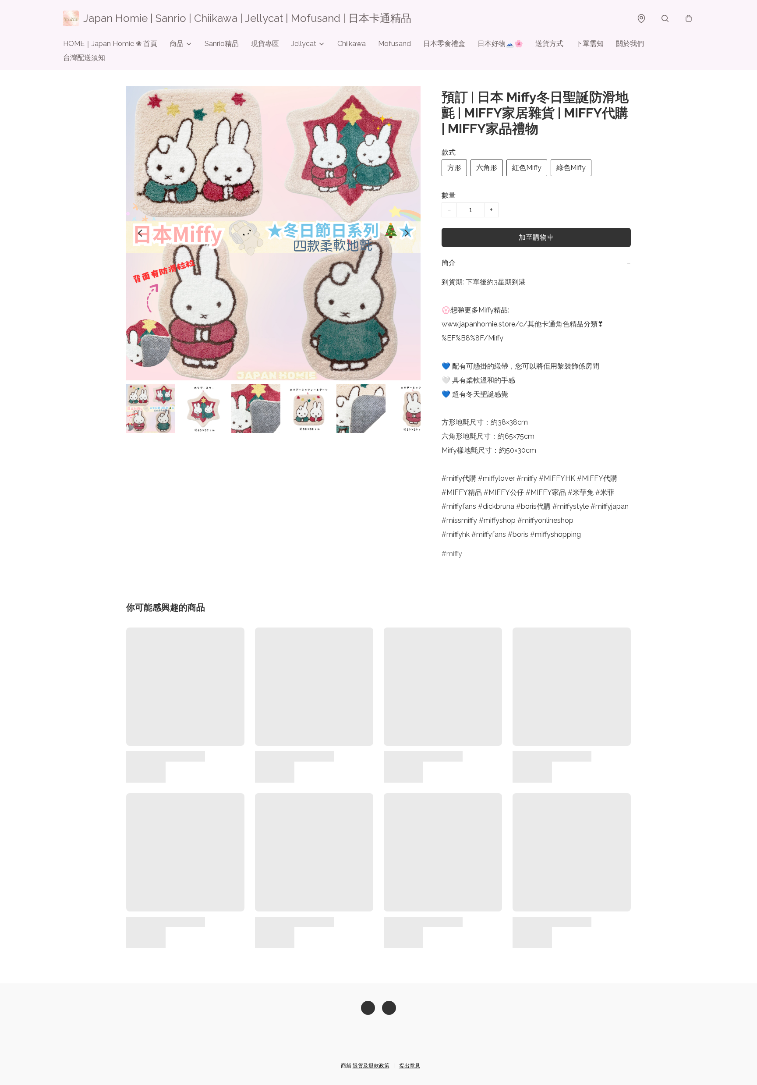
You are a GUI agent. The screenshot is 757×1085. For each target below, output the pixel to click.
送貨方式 (549, 43)
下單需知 (590, 43)
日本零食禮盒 (444, 43)
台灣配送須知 (84, 57)
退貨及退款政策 (371, 1066)
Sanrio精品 (222, 43)
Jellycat (303, 43)
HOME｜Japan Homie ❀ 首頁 (110, 43)
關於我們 (630, 43)
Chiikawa (351, 43)
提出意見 (409, 1066)
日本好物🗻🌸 (500, 43)
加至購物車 (536, 237)
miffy (454, 554)
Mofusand (394, 43)
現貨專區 (265, 43)
